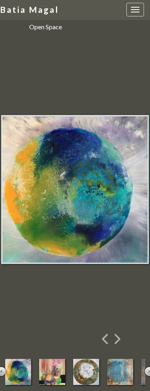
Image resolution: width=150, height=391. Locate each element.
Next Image (117, 339)
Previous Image (105, 339)
